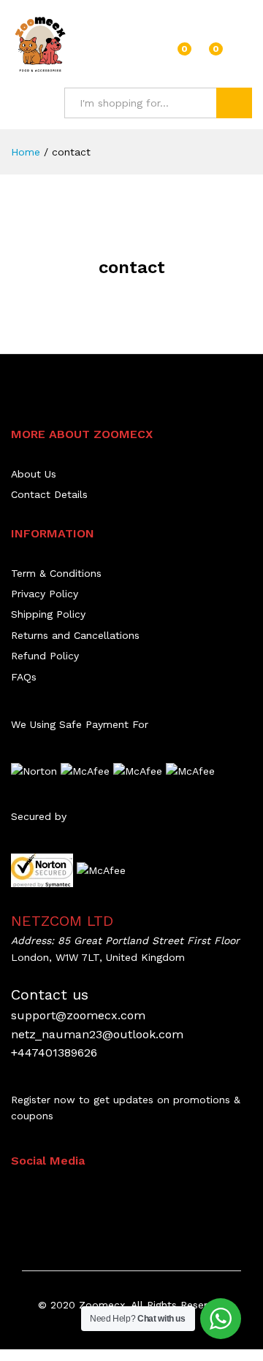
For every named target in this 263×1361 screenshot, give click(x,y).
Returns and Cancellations (75, 635)
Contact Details (49, 494)
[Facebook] (15, 1197)
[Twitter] (37, 1197)
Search (234, 103)
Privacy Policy (44, 593)
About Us (33, 474)
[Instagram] (105, 1197)
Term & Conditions (56, 573)
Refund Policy (45, 656)
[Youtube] (83, 1197)
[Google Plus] (60, 1197)
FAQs (24, 677)
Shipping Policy (48, 614)
